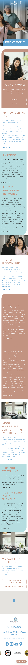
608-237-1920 (14, 569)
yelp (14, 104)
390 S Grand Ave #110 (14, 626)
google (15, 100)
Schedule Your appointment (14, 581)
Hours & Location (14, 586)
